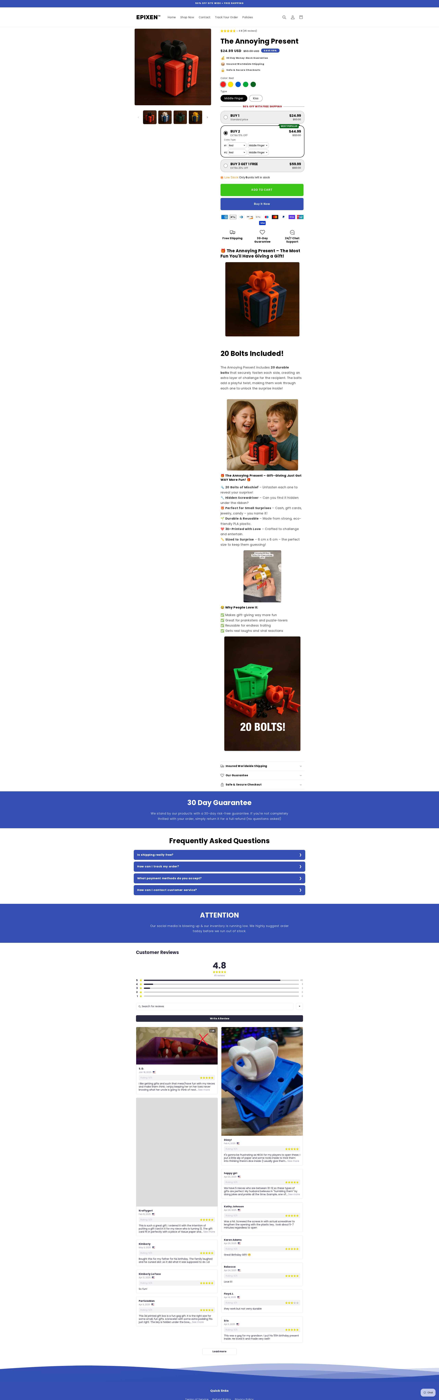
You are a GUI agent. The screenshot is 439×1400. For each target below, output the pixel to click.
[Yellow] (230, 84)
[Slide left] (138, 117)
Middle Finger (233, 98)
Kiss (256, 98)
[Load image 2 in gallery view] (165, 117)
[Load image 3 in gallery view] (180, 117)
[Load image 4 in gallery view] (195, 117)
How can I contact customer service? (167, 890)
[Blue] (238, 84)
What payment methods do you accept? (169, 878)
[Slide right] (207, 117)
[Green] (245, 84)
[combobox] (299, 1006)
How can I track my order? (158, 866)
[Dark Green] (253, 84)
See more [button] (204, 1089)
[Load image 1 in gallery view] (150, 117)
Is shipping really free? (155, 855)
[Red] (223, 84)
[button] (284, 17)
